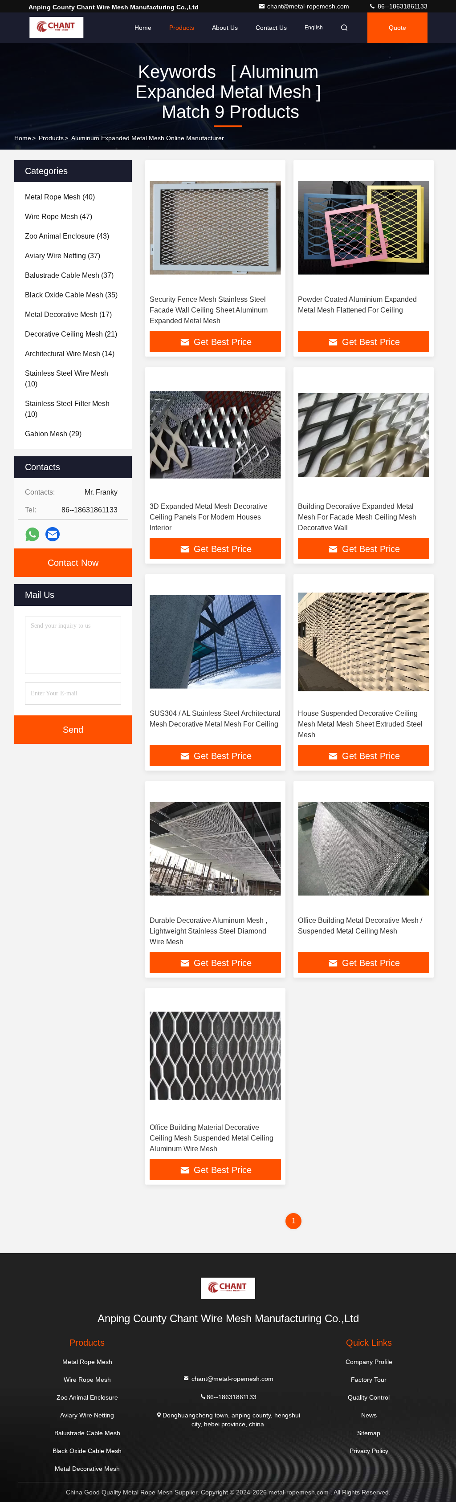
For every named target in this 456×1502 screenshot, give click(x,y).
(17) (68, 314)
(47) (58, 216)
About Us (225, 27)
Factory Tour (369, 1379)
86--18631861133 (402, 6)
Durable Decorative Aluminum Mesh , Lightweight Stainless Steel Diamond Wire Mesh (208, 931)
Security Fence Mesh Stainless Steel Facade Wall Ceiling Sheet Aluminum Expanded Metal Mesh (209, 310)
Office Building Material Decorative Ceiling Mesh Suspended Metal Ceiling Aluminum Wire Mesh (211, 1138)
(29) (53, 434)
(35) (71, 295)
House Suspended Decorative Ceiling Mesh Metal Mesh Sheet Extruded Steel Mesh (360, 724)
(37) (62, 256)
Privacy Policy (369, 1450)
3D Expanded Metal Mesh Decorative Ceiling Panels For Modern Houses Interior (209, 517)
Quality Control (369, 1397)
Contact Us (271, 27)
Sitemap (368, 1433)
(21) (71, 334)
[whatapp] (32, 534)
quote (397, 27)
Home (142, 27)
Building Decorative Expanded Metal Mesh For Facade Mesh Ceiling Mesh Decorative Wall (357, 517)
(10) (66, 378)
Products (181, 27)
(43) (67, 236)
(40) (60, 197)
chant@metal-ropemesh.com (309, 6)
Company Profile (369, 1361)
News (369, 1415)
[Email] (52, 534)
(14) (69, 353)
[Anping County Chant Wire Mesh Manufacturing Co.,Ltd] (56, 27)
